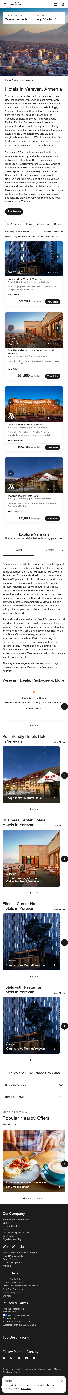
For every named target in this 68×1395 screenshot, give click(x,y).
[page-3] (35, 725)
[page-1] (30, 725)
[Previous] (11, 256)
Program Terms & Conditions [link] (17, 1321)
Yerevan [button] (30, 80)
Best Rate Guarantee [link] (13, 1289)
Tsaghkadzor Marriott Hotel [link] (23, 495)
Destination (15, 15)
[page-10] (43, 1198)
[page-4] (37, 725)
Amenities (43, 224)
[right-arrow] (59, 551)
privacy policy (44, 1385)
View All (57, 742)
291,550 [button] (23, 375)
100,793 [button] (23, 447)
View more (7, 1124)
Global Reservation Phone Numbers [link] (20, 1285)
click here (26, 1388)
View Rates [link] (52, 301)
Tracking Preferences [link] (13, 1308)
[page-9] (41, 1198)
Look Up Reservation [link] (13, 1282)
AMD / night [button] (36, 301)
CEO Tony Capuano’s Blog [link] (16, 1232)
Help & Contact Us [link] (12, 1279)
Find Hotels (14, 211)
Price (29, 224)
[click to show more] (64, 706)
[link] (17, 282)
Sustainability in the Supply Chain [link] (19, 1324)
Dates (43, 15)
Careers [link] (7, 1223)
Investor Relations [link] (11, 1226)
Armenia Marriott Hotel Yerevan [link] (25, 424)
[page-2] (32, 725)
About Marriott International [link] (16, 1219)
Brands (58, 224)
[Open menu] (5, 4)
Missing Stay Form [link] (12, 1292)
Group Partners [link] (10, 1259)
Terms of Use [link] (9, 1318)
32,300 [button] (24, 518)
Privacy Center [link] (10, 1311)
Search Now (32, 708)
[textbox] (18, 19)
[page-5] (32, 1198)
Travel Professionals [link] (13, 1256)
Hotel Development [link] (12, 1262)
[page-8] (39, 1198)
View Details (13, 294)
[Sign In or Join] (62, 4)
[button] (18, 18)
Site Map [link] (7, 1295)
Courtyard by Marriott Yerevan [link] (25, 279)
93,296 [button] (24, 301)
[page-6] (35, 1198)
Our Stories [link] (8, 1236)
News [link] (5, 1229)
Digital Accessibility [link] (12, 1239)
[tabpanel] (34, 18)
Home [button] (8, 80)
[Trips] (55, 4)
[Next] (57, 256)
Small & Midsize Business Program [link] (20, 1252)
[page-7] (37, 1198)
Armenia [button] (18, 80)
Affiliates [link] (7, 1266)
